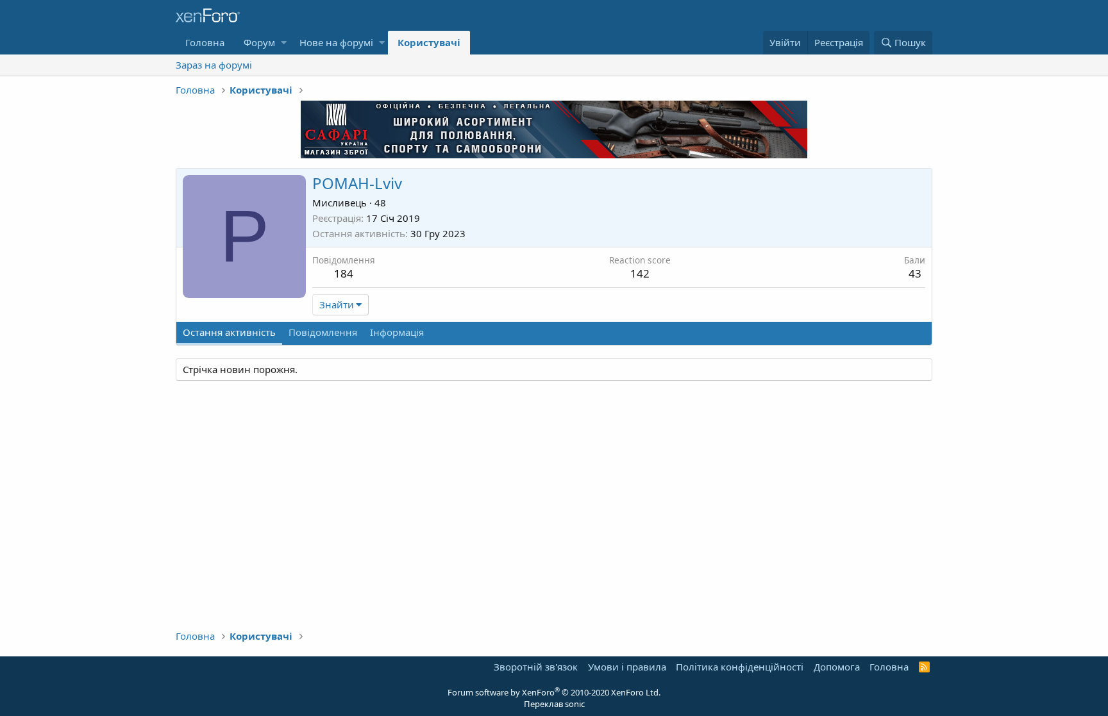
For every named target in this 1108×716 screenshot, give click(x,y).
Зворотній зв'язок (536, 666)
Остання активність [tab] (229, 332)
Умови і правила (627, 666)
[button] (284, 42)
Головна (204, 42)
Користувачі (429, 42)
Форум (259, 42)
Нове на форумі (336, 42)
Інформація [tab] (397, 332)
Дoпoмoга (837, 666)
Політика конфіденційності (739, 666)
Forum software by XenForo (554, 692)
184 (343, 273)
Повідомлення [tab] (323, 332)
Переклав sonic (554, 704)
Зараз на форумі (214, 64)
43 (915, 273)
